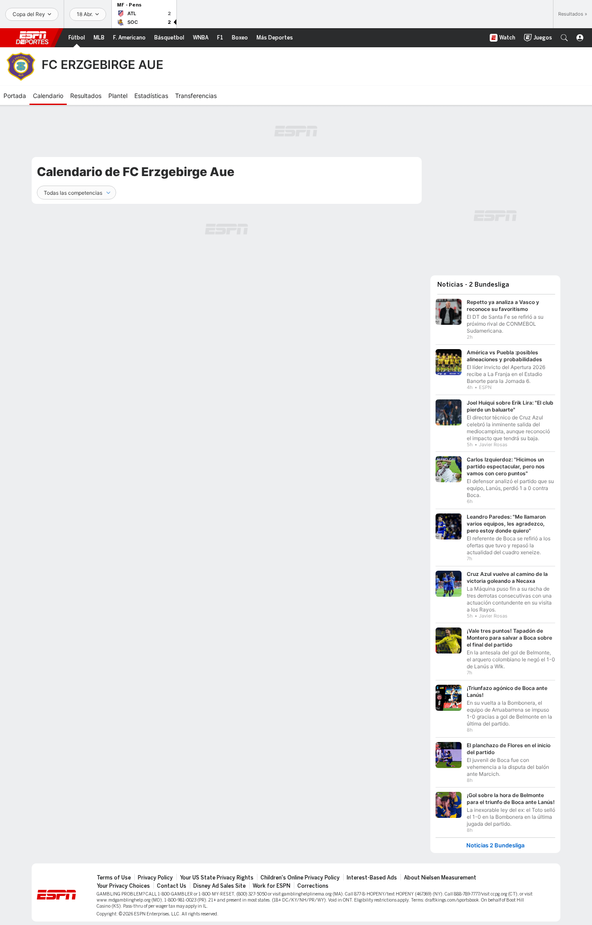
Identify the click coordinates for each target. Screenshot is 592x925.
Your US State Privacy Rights (217, 878)
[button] (564, 37)
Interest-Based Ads (372, 878)
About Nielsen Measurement (440, 878)
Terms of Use (114, 878)
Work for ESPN (271, 886)
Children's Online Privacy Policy (300, 878)
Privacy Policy (155, 878)
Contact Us (171, 886)
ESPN (32, 37)
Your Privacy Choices (123, 886)
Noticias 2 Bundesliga (495, 845)
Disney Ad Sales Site (219, 886)
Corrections (313, 886)
